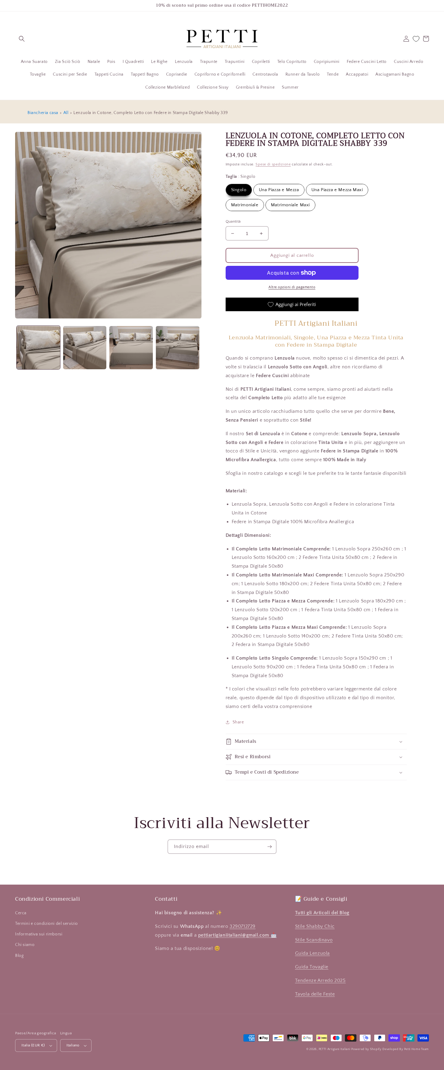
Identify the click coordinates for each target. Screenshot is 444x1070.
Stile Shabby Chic (315, 926)
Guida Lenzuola (312, 953)
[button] (21, 38)
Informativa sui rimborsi (38, 934)
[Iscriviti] (269, 847)
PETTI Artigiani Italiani (334, 1049)
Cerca (21, 913)
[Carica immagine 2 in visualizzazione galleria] (85, 348)
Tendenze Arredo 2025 (320, 980)
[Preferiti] (416, 39)
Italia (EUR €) (33, 1045)
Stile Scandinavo (314, 940)
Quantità (233, 221)
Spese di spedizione (273, 164)
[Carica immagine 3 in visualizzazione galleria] (131, 348)
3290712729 (243, 926)
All (66, 112)
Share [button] (238, 722)
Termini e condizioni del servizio (46, 923)
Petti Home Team (416, 1049)
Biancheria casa (42, 112)
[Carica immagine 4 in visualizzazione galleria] (177, 348)
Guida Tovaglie (311, 967)
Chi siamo (24, 944)
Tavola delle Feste (315, 994)
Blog (19, 955)
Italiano (72, 1045)
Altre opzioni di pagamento (292, 287)
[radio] (239, 190)
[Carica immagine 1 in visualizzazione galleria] (38, 348)
